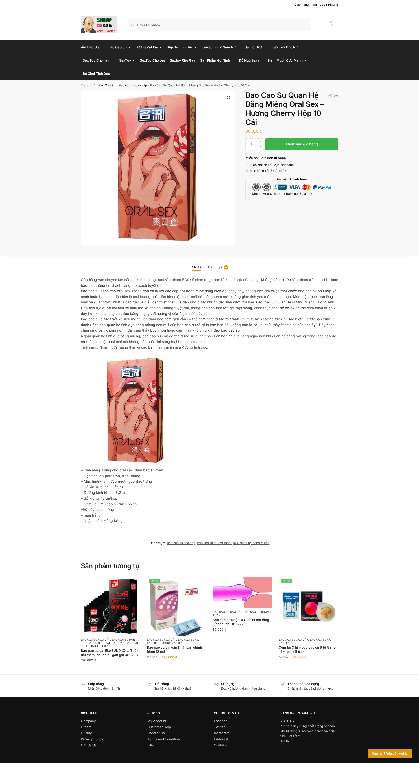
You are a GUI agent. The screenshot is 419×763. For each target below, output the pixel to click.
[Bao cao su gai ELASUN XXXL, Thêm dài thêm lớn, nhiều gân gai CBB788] (110, 606)
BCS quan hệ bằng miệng (251, 543)
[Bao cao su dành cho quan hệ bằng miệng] (336, 95)
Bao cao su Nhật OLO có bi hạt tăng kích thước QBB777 (241, 622)
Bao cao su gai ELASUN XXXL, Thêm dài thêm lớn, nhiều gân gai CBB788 (110, 652)
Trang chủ (88, 85)
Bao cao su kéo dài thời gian (109, 644)
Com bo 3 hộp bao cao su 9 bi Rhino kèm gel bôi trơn (307, 649)
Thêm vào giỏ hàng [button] (110, 670)
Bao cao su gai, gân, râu (106, 642)
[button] (228, 97)
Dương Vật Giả (172, 642)
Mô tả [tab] (196, 267)
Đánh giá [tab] (215, 267)
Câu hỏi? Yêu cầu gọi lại (390, 753)
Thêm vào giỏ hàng (301, 144)
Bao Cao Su (107, 85)
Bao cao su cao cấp (133, 85)
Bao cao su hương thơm (214, 543)
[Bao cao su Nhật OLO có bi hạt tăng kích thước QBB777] (242, 592)
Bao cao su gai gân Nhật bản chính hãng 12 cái (174, 649)
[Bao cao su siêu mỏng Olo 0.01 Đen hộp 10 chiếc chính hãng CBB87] (330, 95)
